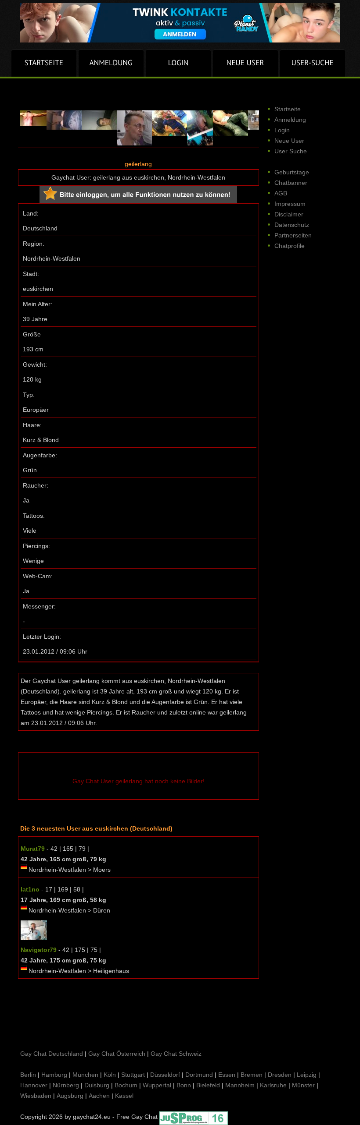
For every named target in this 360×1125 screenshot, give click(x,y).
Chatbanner (290, 182)
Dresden (280, 1074)
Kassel (124, 1095)
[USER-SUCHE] (312, 63)
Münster (303, 1085)
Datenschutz (291, 224)
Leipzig (307, 1074)
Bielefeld (208, 1085)
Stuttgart (133, 1074)
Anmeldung (290, 119)
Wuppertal (157, 1085)
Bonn (183, 1085)
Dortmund (199, 1074)
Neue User (289, 140)
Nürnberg (66, 1085)
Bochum (126, 1085)
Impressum (290, 203)
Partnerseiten (293, 235)
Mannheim (240, 1085)
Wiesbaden (35, 1095)
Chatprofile (289, 245)
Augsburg (70, 1095)
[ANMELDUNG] (111, 63)
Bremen (252, 1074)
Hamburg (54, 1074)
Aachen (99, 1095)
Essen (226, 1074)
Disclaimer (288, 214)
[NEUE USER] (245, 63)
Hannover (33, 1085)
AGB (280, 193)
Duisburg (96, 1085)
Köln (110, 1074)
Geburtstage (291, 172)
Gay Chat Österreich (116, 1053)
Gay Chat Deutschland (51, 1053)
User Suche (290, 151)
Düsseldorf (165, 1074)
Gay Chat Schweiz (176, 1053)
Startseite (287, 109)
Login (282, 130)
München (85, 1074)
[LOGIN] (178, 63)
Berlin (28, 1074)
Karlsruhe (273, 1085)
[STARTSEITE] (43, 63)
